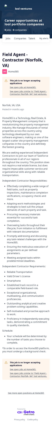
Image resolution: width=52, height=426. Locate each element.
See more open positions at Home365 (26, 393)
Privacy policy (19, 419)
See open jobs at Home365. (23, 87)
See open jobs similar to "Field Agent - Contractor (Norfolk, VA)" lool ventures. (28, 93)
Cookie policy (32, 419)
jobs (8, 38)
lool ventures (23, 8)
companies (20, 38)
